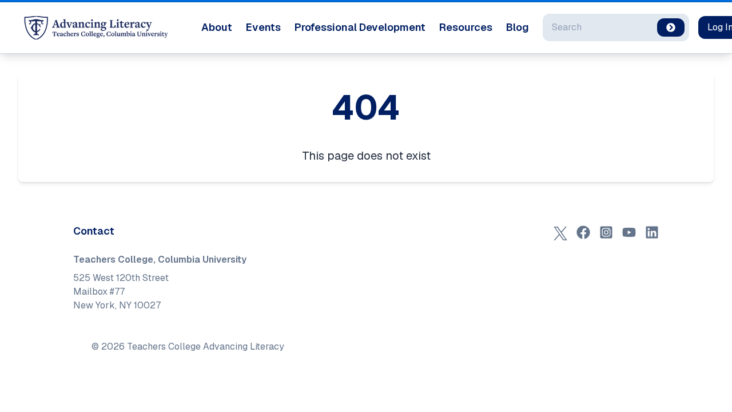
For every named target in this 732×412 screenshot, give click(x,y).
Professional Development (360, 27)
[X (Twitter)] (560, 232)
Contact (93, 230)
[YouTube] (629, 232)
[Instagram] (606, 232)
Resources (465, 27)
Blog (517, 27)
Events (263, 27)
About (216, 27)
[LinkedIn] (652, 232)
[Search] (671, 27)
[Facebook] (583, 232)
